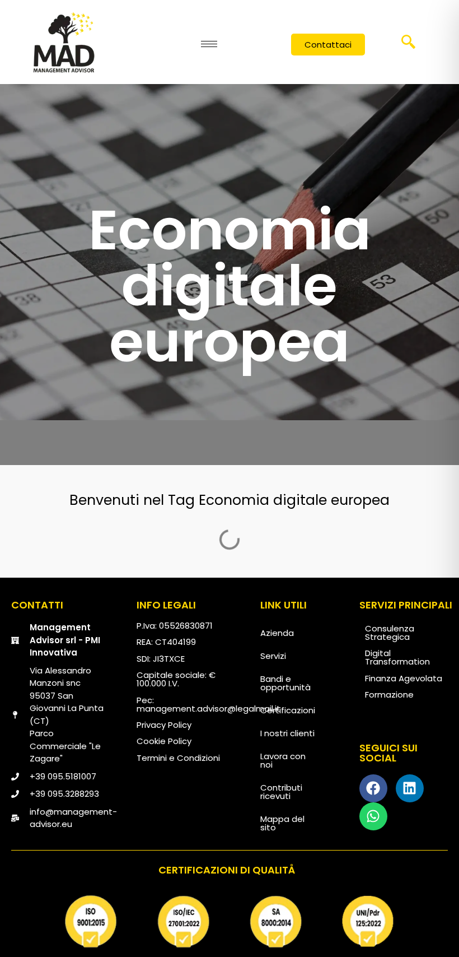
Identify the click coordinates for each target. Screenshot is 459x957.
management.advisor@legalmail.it (208, 708)
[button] (408, 45)
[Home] (64, 42)
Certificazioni (287, 710)
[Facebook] (373, 788)
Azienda (277, 633)
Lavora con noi (283, 760)
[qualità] (229, 921)
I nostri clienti (287, 733)
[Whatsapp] (373, 816)
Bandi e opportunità (285, 683)
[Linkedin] (410, 788)
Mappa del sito (282, 823)
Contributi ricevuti (281, 792)
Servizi (273, 656)
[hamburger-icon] (209, 44)
